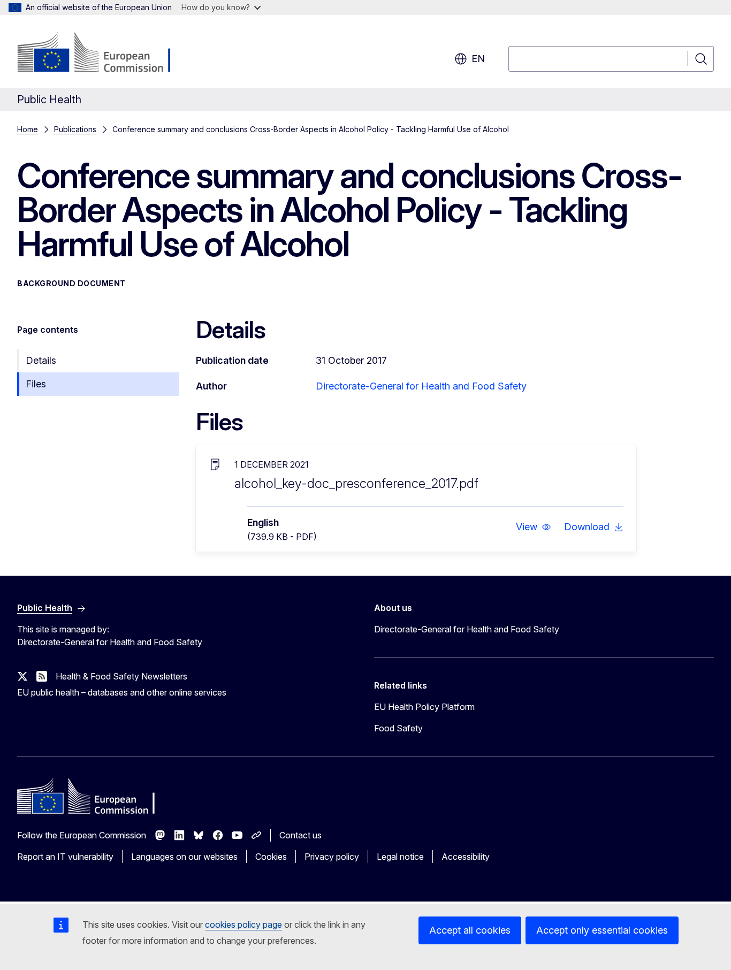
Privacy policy (331, 856)
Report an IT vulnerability (65, 856)
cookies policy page (243, 924)
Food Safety (398, 728)
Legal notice (400, 856)
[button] (533, 527)
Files (36, 383)
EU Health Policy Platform (424, 706)
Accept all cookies (470, 930)
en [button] (478, 58)
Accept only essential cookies (602, 930)
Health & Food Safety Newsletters (121, 676)
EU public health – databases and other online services (121, 692)
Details (41, 360)
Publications (75, 129)
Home (27, 129)
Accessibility (465, 856)
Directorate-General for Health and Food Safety (421, 386)
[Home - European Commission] (103, 53)
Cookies (271, 856)
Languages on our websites (184, 856)
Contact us (300, 835)
